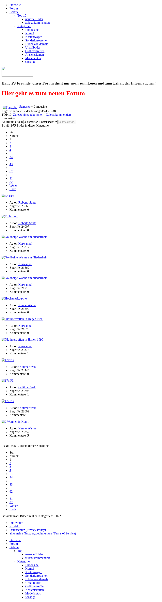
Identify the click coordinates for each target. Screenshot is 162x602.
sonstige (30, 61)
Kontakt (14, 526)
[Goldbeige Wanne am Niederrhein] (24, 237)
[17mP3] (8, 360)
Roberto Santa (27, 202)
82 (11, 182)
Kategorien (24, 26)
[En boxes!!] (10, 216)
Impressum (16, 522)
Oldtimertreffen (34, 51)
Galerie (14, 12)
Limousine (32, 29)
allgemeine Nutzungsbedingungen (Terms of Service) (42, 533)
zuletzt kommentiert (37, 22)
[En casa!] (8, 195)
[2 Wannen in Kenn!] (15, 421)
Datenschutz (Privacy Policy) (27, 530)
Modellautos (33, 58)
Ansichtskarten (34, 54)
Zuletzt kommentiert (58, 114)
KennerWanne (27, 305)
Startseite (15, 5)
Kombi (29, 33)
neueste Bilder (34, 19)
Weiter (13, 185)
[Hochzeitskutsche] (14, 298)
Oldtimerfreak (27, 366)
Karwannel (25, 243)
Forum (13, 8)
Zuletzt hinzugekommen (28, 114)
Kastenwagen (33, 37)
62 (11, 171)
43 (11, 164)
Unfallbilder (32, 47)
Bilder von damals (36, 44)
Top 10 (21, 15)
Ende (12, 189)
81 (11, 178)
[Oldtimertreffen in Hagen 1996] (22, 319)
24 (11, 157)
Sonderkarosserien (36, 40)
